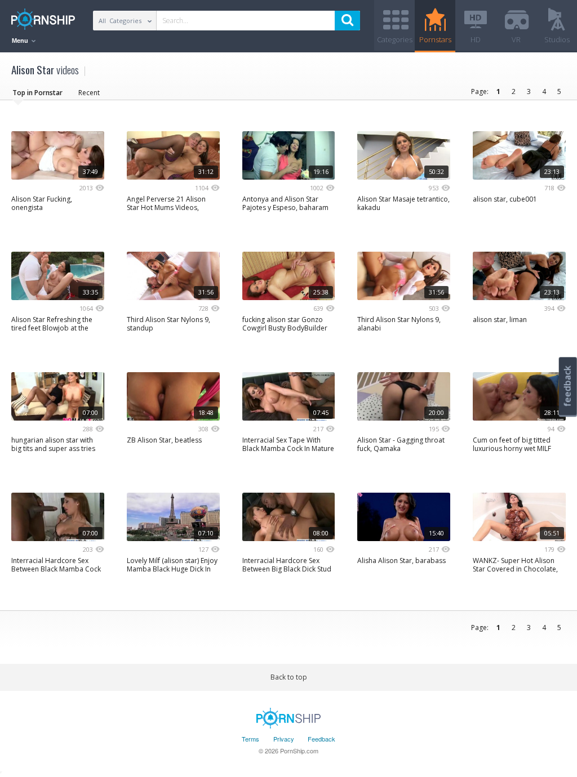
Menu (21, 40)
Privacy (283, 738)
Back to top (288, 677)
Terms (250, 738)
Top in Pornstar (37, 92)
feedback (567, 386)
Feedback (321, 738)
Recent (89, 92)
